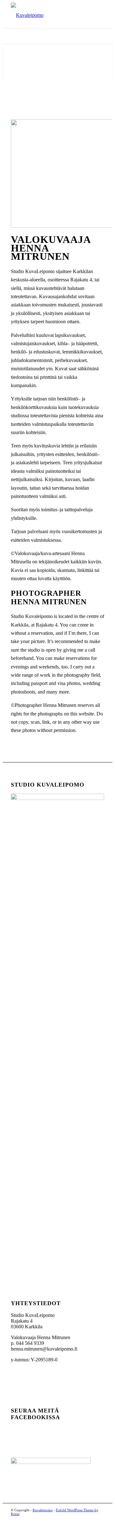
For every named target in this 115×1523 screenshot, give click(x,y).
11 (104, 74)
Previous (17, 62)
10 (95, 74)
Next (98, 62)
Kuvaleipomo (43, 1510)
